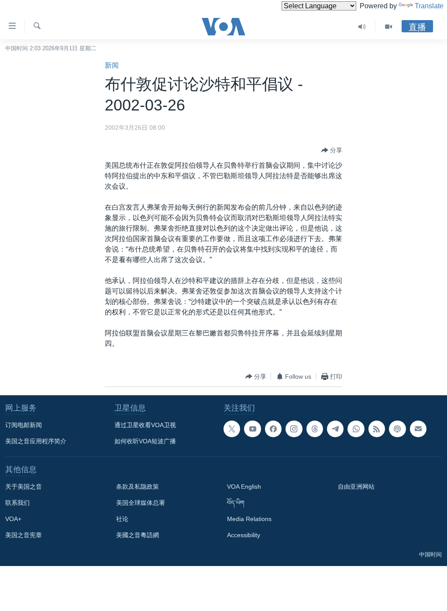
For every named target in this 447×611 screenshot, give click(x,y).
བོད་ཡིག (235, 502)
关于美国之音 (23, 486)
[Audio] (362, 26)
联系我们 (17, 502)
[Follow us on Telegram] (335, 429)
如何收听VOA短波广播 (145, 441)
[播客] (397, 429)
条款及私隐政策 (137, 486)
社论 (122, 518)
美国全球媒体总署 (140, 502)
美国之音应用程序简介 (35, 441)
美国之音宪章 (23, 535)
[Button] (331, 150)
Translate (429, 6)
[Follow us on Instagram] (293, 429)
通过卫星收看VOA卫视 (145, 424)
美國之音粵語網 (137, 535)
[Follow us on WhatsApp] (355, 429)
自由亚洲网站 (356, 486)
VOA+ (13, 518)
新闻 (112, 65)
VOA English (244, 486)
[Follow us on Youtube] (252, 429)
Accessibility (243, 535)
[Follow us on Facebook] (273, 429)
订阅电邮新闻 (23, 424)
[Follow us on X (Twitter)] (232, 429)
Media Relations (249, 518)
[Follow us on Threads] (314, 429)
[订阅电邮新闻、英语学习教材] (418, 429)
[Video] (388, 26)
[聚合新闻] (376, 429)
